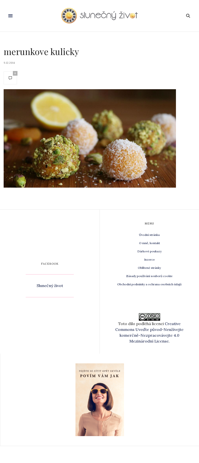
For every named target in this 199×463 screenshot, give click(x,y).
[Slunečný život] (99, 15)
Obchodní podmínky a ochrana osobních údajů (149, 284)
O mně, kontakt (149, 243)
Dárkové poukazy (149, 251)
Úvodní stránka (149, 235)
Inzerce (149, 259)
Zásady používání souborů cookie (149, 276)
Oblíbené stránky (149, 268)
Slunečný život (50, 285)
